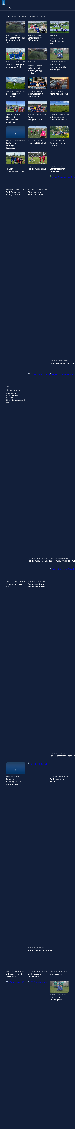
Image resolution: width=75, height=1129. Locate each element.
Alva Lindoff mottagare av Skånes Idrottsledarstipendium (32, 736)
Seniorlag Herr (20, 62)
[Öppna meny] (9, 2)
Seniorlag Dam (63, 62)
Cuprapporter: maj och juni (58, 144)
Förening (40, 35)
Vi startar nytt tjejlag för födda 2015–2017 (15, 40)
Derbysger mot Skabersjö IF (13, 95)
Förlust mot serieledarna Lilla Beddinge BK (58, 67)
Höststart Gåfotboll (37, 143)
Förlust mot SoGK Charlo (39, 732)
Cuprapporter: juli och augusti (36, 95)
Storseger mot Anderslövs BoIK (42, 535)
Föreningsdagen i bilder (58, 42)
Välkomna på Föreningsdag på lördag (36, 70)
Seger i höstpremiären (35, 118)
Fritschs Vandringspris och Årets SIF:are (14, 963)
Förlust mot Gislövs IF (37, 170)
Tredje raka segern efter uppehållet (15, 65)
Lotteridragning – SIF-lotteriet (36, 39)
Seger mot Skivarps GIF (17, 938)
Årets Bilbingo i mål (59, 94)
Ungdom (17, 35)
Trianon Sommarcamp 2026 (15, 170)
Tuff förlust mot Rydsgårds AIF (20, 535)
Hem (5, 8)
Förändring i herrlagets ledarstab (11, 145)
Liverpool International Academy (12, 119)
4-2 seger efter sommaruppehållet (58, 118)
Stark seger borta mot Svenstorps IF (45, 938)
